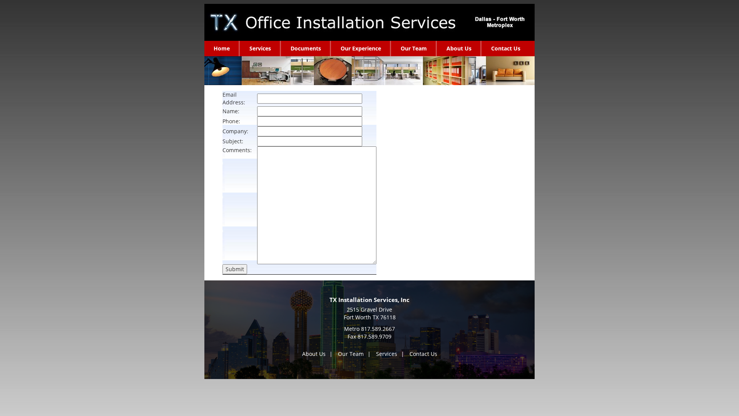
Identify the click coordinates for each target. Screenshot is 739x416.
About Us (314, 353)
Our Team (351, 353)
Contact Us (423, 353)
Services (386, 353)
